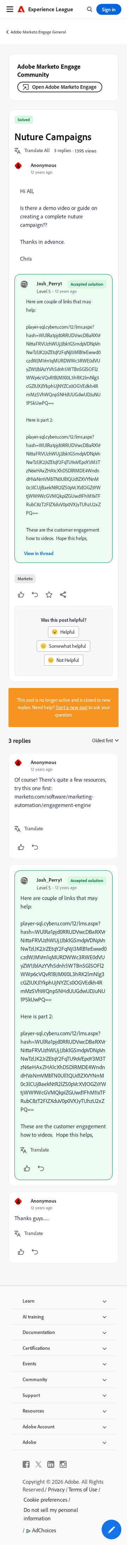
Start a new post (71, 707)
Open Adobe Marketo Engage (64, 86)
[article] (63, 806)
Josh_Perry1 (49, 283)
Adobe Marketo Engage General (38, 32)
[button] (37, 150)
